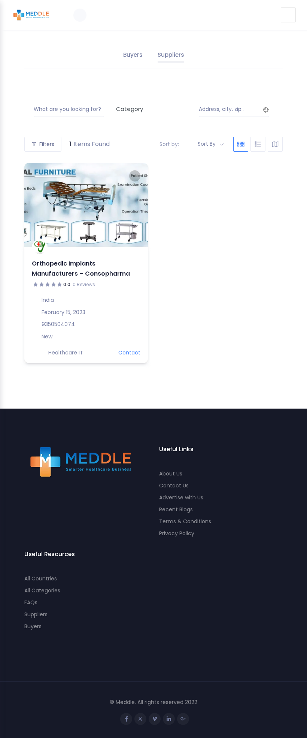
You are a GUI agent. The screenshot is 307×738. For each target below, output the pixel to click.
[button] (33, 205)
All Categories (42, 590)
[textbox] (148, 109)
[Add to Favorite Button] (134, 176)
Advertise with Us (181, 497)
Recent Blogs (176, 509)
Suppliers (171, 55)
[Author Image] (40, 247)
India (48, 300)
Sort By (207, 144)
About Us (170, 473)
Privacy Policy (176, 533)
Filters (46, 144)
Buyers (133, 55)
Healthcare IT (65, 352)
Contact (129, 352)
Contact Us (174, 485)
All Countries (40, 578)
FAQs (30, 602)
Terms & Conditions (185, 521)
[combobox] (148, 109)
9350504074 (58, 324)
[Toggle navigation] (288, 14)
